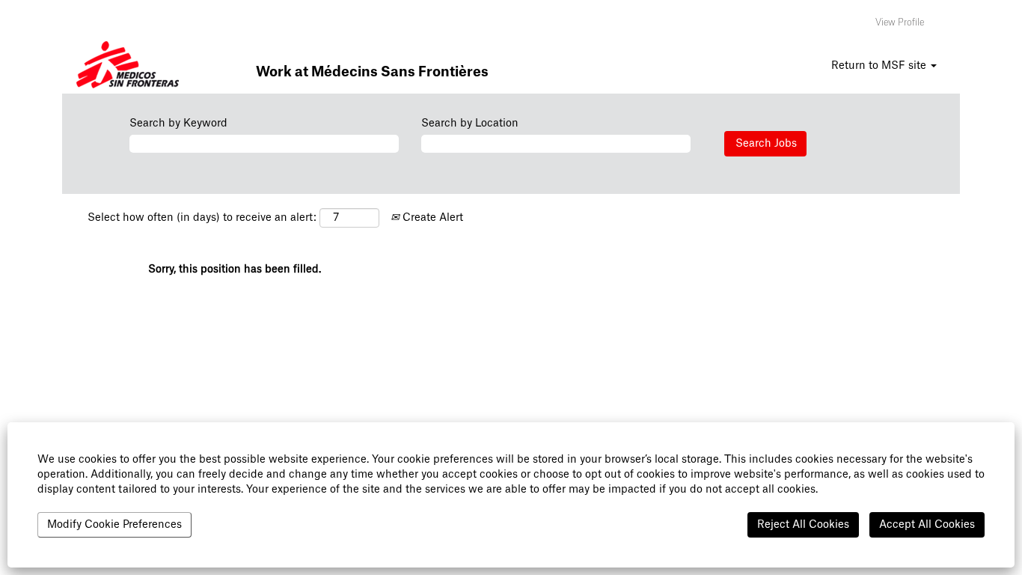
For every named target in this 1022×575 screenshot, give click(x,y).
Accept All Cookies (927, 525)
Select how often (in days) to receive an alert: (202, 218)
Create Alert (431, 218)
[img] (128, 67)
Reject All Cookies (803, 525)
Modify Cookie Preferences (114, 525)
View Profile (899, 22)
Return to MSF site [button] (880, 66)
